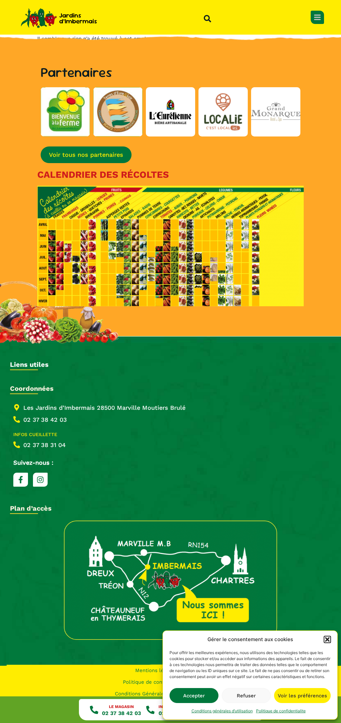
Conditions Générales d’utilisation (156, 694)
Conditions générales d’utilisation (222, 710)
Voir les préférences (302, 696)
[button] (327, 639)
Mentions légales (155, 670)
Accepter (194, 696)
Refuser (246, 696)
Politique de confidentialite (281, 710)
